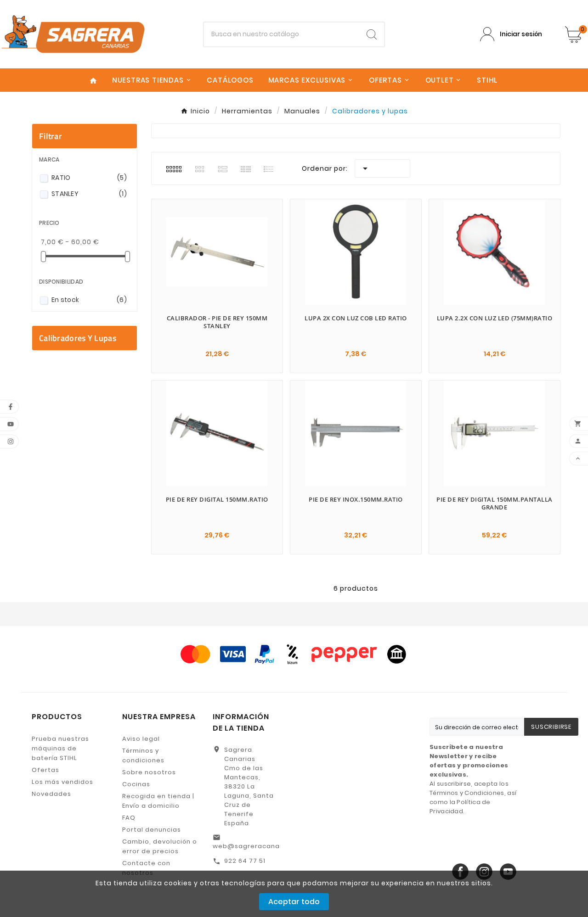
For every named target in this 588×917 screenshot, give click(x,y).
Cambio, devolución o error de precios (159, 846)
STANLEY (89, 193)
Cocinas (136, 784)
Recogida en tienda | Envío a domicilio (158, 801)
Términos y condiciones (143, 755)
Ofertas (45, 770)
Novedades (51, 793)
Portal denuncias (151, 829)
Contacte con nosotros (146, 868)
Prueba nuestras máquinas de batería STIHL (60, 748)
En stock (89, 299)
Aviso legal (141, 738)
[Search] (372, 34)
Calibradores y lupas (77, 338)
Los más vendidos (62, 781)
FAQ (129, 817)
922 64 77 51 (245, 860)
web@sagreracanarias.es (258, 846)
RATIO (89, 177)
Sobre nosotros (149, 772)
